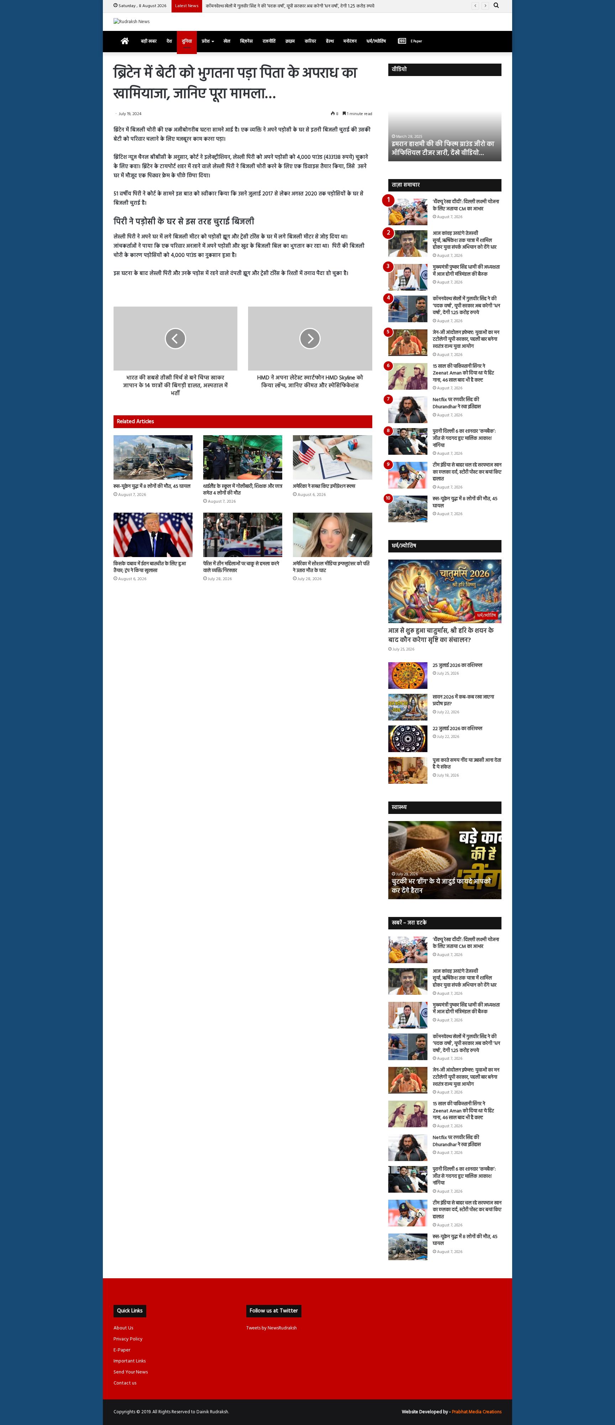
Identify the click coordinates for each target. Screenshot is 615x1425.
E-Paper (122, 1350)
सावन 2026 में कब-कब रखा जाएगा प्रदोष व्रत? (463, 700)
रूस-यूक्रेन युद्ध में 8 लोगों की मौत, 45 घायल (152, 486)
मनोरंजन (350, 41)
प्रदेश (206, 41)
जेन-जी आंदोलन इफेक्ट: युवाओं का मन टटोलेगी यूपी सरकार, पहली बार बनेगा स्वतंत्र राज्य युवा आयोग (466, 340)
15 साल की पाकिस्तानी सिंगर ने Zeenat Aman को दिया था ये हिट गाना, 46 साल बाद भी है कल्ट (463, 373)
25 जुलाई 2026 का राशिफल (457, 666)
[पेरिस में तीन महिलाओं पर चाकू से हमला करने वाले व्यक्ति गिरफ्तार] (242, 535)
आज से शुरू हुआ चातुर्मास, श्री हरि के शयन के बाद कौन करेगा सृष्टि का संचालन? (441, 635)
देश (169, 41)
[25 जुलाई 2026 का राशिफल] (407, 675)
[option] (445, 122)
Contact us (125, 1383)
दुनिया (187, 41)
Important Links (130, 1361)
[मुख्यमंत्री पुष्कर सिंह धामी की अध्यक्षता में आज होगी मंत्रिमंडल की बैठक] (407, 277)
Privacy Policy (128, 1339)
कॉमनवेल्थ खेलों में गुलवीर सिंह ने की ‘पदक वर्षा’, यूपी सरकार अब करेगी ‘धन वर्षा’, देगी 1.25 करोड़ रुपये (290, 6)
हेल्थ (329, 41)
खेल (227, 41)
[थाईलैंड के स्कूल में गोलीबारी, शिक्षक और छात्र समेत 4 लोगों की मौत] (242, 457)
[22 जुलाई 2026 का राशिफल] (407, 738)
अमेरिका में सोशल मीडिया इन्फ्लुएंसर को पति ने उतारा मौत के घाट (331, 567)
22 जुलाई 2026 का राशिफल (457, 729)
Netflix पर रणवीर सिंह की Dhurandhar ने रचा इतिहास (457, 403)
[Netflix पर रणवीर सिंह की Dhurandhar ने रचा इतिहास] (407, 409)
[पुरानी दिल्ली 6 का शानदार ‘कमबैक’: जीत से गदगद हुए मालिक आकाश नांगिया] (407, 441)
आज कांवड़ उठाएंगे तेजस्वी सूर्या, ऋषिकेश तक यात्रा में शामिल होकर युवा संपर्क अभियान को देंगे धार (464, 241)
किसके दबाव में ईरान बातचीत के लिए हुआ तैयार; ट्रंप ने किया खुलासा (150, 567)
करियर (310, 41)
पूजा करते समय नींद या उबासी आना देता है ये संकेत (467, 764)
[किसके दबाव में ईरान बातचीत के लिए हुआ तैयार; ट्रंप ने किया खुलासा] (153, 535)
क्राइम (290, 41)
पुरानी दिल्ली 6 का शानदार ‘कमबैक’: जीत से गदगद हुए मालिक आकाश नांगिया (464, 438)
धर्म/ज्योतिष (376, 41)
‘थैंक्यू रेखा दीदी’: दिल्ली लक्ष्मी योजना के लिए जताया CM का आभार (466, 205)
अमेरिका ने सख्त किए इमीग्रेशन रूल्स (324, 486)
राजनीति (269, 41)
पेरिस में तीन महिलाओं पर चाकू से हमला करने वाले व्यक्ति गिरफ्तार (241, 567)
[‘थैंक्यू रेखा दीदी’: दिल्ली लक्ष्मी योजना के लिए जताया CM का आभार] (407, 212)
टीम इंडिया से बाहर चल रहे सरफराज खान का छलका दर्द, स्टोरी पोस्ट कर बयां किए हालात (467, 472)
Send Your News (131, 1372)
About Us (123, 1328)
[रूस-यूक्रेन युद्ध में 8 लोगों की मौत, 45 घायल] (153, 457)
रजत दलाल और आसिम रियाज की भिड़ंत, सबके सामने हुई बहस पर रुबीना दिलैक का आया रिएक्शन (443, 144)
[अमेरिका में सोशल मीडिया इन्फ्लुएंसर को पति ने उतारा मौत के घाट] (332, 535)
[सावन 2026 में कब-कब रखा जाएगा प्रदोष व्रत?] (407, 707)
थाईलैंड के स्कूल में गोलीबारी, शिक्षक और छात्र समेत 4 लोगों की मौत (242, 489)
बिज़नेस (246, 41)
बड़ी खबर (149, 41)
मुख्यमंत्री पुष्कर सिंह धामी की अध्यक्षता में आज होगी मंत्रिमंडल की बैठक (466, 271)
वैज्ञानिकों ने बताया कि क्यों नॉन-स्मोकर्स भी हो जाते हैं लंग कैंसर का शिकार (444, 886)
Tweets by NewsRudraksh (271, 1328)
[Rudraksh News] (131, 22)
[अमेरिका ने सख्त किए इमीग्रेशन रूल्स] (332, 457)
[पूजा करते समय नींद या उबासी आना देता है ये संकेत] (407, 770)
